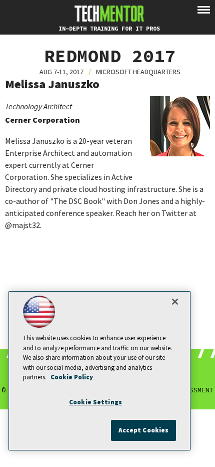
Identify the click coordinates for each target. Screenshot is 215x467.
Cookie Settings (95, 402)
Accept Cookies (143, 430)
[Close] (175, 302)
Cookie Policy (71, 377)
